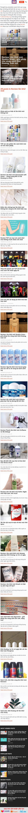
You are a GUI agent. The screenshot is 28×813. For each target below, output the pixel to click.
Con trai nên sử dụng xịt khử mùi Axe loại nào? (14, 300)
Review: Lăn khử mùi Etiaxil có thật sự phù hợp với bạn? (12, 78)
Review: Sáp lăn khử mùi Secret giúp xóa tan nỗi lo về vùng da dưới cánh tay (13, 368)
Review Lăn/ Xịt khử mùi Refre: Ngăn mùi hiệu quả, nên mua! (14, 492)
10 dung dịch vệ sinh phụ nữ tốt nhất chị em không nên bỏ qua (16, 746)
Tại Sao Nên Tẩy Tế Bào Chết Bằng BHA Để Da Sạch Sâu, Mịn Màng (17, 783)
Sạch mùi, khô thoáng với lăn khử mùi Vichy (12, 711)
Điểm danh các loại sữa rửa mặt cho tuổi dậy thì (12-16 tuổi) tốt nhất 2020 (17, 740)
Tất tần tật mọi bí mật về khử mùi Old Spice (14, 523)
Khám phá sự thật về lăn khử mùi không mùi (12, 112)
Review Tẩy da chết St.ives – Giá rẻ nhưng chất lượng (17, 757)
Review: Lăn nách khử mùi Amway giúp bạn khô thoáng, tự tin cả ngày (13, 554)
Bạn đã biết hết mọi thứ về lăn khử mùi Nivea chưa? (13, 462)
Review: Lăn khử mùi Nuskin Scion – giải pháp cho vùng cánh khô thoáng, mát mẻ (14, 60)
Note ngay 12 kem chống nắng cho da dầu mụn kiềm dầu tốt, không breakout (17, 733)
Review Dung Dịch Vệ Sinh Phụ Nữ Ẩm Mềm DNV (17, 798)
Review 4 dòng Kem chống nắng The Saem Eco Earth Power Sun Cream (17, 772)
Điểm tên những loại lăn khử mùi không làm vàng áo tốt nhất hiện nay (14, 208)
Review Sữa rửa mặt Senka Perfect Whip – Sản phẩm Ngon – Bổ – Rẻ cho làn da (17, 766)
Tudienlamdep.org (5, 17)
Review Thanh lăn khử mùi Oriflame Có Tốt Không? (13, 431)
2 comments (10, 303)
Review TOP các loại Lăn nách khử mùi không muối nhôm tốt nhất (12, 239)
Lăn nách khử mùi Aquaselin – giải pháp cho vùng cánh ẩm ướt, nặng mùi (13, 618)
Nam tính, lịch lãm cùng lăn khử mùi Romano (14, 681)
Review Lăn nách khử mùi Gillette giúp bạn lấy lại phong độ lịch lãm (13, 400)
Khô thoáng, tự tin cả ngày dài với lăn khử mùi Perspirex (14, 650)
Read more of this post (6, 121)
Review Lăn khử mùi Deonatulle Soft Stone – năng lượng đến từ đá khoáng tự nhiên (13, 176)
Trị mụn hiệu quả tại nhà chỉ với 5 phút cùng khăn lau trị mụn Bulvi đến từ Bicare (17, 792)
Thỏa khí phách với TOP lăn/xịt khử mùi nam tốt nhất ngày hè (13, 269)
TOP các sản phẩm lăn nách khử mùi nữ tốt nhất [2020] (14, 40)
